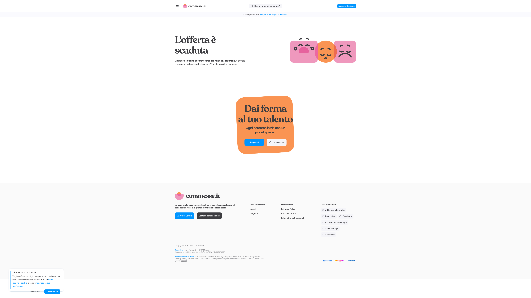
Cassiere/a (347, 216)
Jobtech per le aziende (209, 216)
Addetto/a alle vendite (335, 210)
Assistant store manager (336, 222)
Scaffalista (330, 234)
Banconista (330, 216)
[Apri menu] (177, 6)
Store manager (332, 228)
